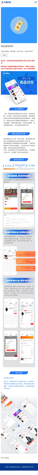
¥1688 (4, 55)
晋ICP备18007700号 (27, 467)
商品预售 (6, 458)
